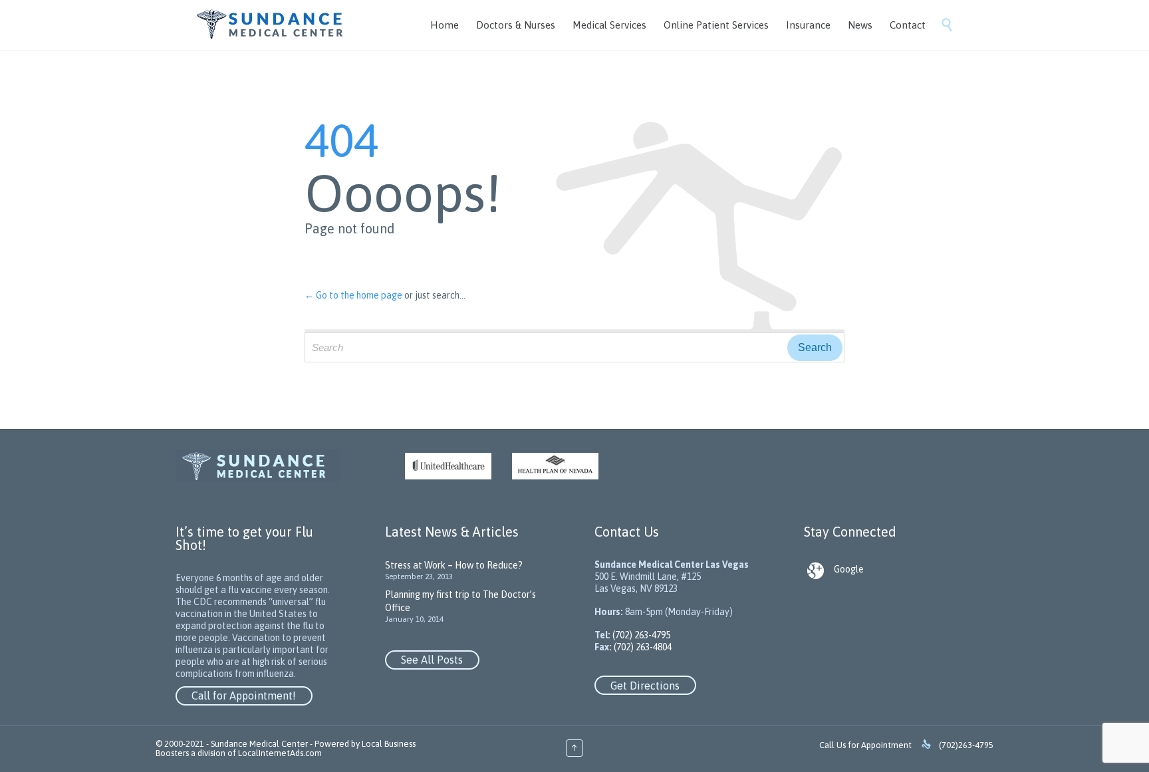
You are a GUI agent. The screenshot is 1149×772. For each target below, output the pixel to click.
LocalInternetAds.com (280, 753)
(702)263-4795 (966, 745)
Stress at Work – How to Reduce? (454, 565)
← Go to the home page (353, 295)
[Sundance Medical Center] (270, 25)
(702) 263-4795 (640, 635)
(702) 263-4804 (642, 647)
